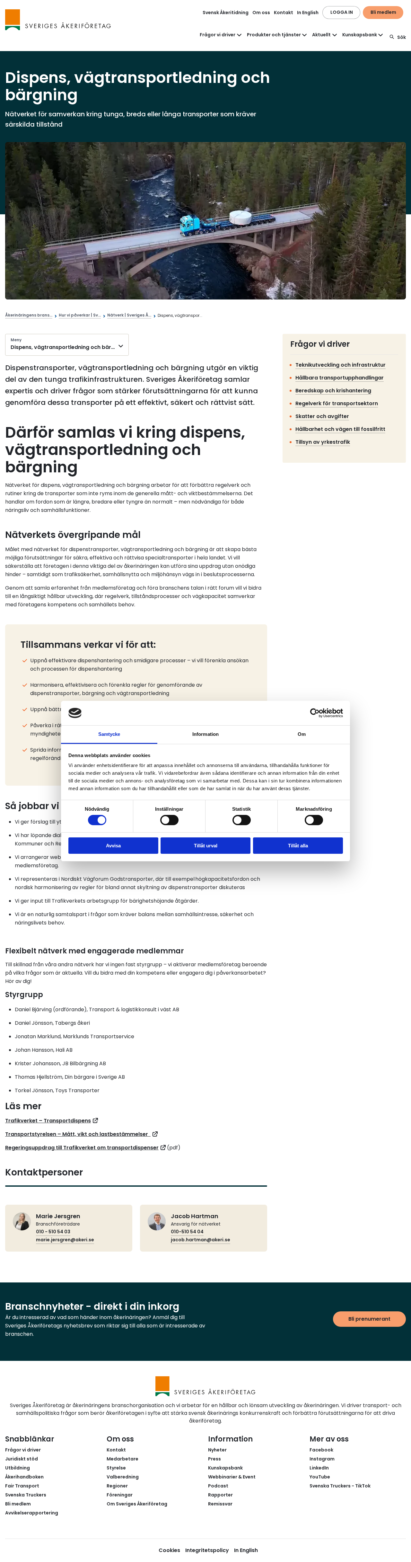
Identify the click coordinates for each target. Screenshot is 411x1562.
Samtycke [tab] (109, 734)
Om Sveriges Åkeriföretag (137, 1504)
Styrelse (116, 1468)
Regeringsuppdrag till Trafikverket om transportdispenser (82, 1147)
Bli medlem (383, 12)
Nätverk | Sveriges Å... (129, 315)
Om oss (261, 12)
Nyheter (217, 1450)
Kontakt (283, 12)
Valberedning (123, 1477)
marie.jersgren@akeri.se (65, 1239)
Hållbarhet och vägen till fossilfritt (340, 429)
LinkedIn (319, 1468)
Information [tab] (205, 734)
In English (308, 12)
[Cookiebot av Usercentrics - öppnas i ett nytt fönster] (315, 713)
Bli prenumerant (369, 1319)
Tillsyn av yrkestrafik (322, 442)
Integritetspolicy (207, 1550)
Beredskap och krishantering (333, 390)
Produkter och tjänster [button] (274, 34)
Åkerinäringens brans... (28, 315)
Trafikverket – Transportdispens (48, 1120)
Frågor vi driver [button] (217, 34)
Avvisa (113, 845)
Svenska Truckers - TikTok (340, 1486)
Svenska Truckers (25, 1495)
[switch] (169, 820)
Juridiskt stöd (21, 1459)
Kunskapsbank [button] (359, 34)
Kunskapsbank (225, 1468)
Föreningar (120, 1495)
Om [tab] (302, 734)
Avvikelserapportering (31, 1513)
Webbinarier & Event (232, 1477)
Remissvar (220, 1504)
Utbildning (17, 1468)
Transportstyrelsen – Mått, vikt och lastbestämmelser (78, 1134)
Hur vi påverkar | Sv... (80, 315)
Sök (401, 37)
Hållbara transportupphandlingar (339, 377)
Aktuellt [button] (321, 34)
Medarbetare (122, 1459)
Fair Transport (22, 1486)
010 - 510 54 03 (53, 1231)
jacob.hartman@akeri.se (200, 1239)
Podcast (218, 1486)
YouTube (320, 1477)
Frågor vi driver (23, 1450)
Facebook (321, 1450)
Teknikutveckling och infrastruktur (340, 365)
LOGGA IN (341, 12)
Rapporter (220, 1495)
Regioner (117, 1486)
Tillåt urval (205, 845)
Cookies (169, 1550)
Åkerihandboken (24, 1477)
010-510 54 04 (187, 1231)
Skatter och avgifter (322, 416)
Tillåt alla (298, 845)
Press (214, 1459)
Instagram (322, 1459)
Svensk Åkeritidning (226, 12)
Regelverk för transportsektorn (336, 403)
